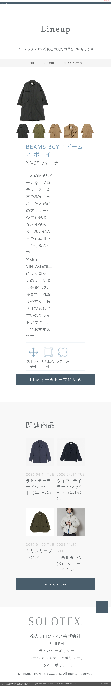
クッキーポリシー (55, 665)
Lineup (49, 62)
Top (31, 62)
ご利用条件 (55, 643)
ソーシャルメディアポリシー (54, 658)
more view (56, 584)
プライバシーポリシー (55, 651)
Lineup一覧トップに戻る (56, 379)
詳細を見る (106, 683)
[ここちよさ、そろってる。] (4, 3)
